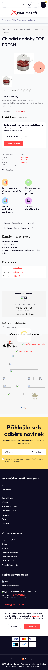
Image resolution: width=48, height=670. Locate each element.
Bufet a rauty (13, 30)
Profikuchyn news (9, 556)
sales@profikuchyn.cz (26, 314)
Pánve (4, 494)
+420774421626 (24, 307)
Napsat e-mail (13, 136)
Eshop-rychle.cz (31, 659)
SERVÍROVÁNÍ (25, 30)
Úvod (4, 30)
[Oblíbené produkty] (29, 5)
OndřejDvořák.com (34, 666)
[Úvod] (24, 12)
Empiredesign (14, 666)
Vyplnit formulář (14, 143)
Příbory (5, 502)
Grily (4, 519)
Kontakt (5, 548)
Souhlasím (31, 626)
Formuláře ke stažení (10, 565)
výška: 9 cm (24, 157)
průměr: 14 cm (24, 160)
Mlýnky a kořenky (9, 511)
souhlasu (35, 616)
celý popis (11, 106)
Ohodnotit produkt (9, 90)
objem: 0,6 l (24, 162)
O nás (4, 544)
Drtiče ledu (6, 523)
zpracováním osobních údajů (25, 459)
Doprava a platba (9, 540)
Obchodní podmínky (10, 561)
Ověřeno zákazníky (10, 552)
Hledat (45, 20)
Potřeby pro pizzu (9, 506)
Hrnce (4, 485)
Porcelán (5, 515)
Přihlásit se (36, 452)
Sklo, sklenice (7, 498)
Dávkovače (6, 489)
